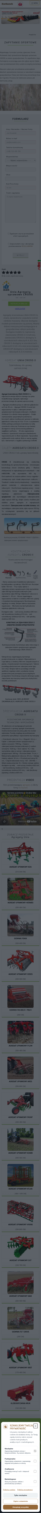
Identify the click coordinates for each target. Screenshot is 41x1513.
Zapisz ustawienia (20, 1501)
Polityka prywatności (25, 1490)
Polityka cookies (9, 1490)
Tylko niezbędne (20, 1495)
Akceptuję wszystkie (20, 1507)
